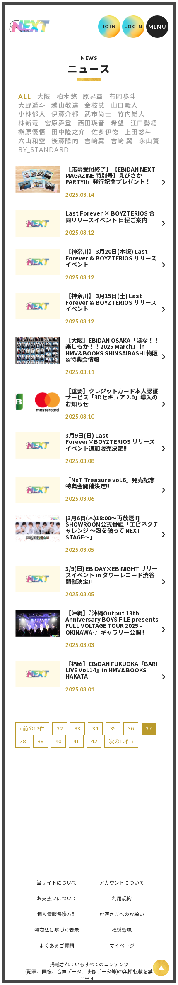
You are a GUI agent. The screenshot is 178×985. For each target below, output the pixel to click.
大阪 (44, 96)
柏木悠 (67, 96)
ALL (24, 96)
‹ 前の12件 (32, 728)
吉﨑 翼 (122, 141)
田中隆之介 (68, 131)
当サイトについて (57, 882)
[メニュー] (157, 26)
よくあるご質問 (56, 945)
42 (94, 741)
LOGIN (133, 26)
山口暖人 (124, 105)
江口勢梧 (144, 123)
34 (95, 728)
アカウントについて (121, 882)
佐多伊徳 (105, 131)
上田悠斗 (138, 131)
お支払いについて (57, 898)
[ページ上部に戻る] (161, 968)
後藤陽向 (65, 141)
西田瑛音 (91, 123)
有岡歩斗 (123, 96)
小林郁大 (32, 114)
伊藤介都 (65, 114)
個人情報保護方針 (57, 913)
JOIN (109, 26)
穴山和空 (32, 141)
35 (113, 728)
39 (40, 741)
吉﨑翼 (94, 141)
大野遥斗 (32, 105)
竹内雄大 (131, 114)
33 (77, 728)
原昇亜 (93, 96)
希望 (118, 123)
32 (60, 728)
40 (58, 741)
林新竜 (28, 123)
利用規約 (122, 898)
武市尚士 (98, 114)
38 (23, 741)
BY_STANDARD (44, 149)
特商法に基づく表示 (56, 929)
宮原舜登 (58, 123)
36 (131, 728)
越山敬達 (65, 105)
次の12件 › (121, 741)
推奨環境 (122, 929)
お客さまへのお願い (121, 913)
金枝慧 (94, 105)
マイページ (121, 945)
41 (76, 741)
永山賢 (149, 141)
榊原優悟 (32, 131)
